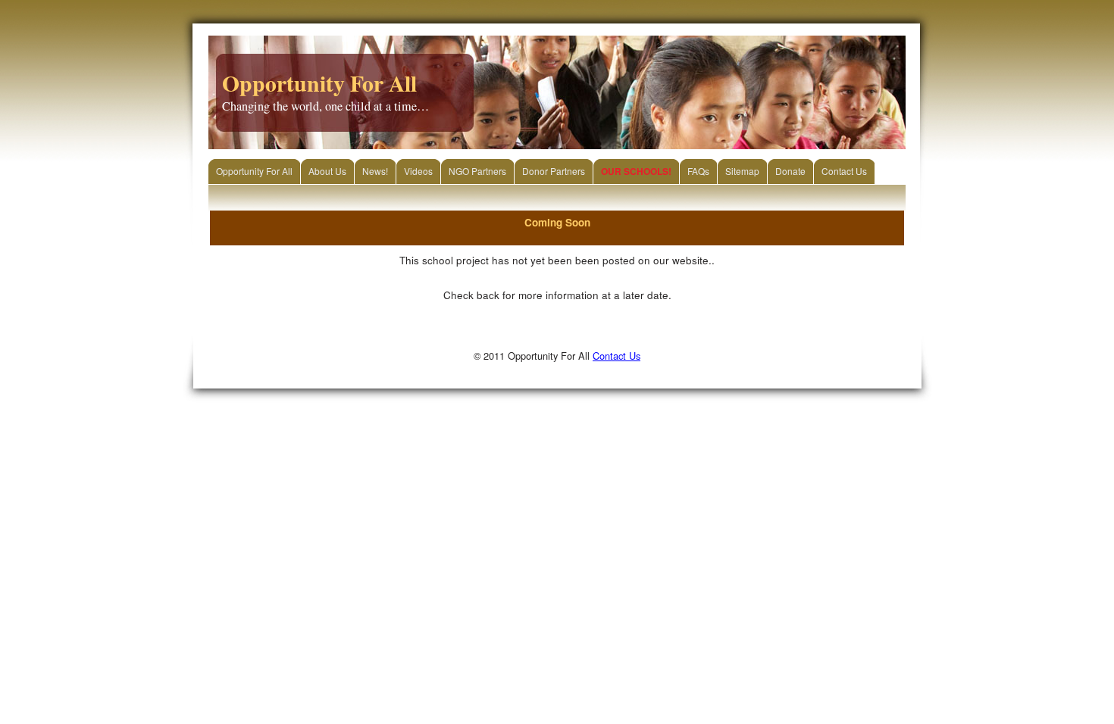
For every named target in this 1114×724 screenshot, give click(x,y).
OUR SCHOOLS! (636, 171)
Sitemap (742, 170)
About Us (327, 170)
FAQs (698, 170)
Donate (790, 170)
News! (375, 170)
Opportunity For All (254, 170)
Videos (418, 170)
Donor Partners (553, 170)
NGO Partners (477, 170)
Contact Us (844, 170)
